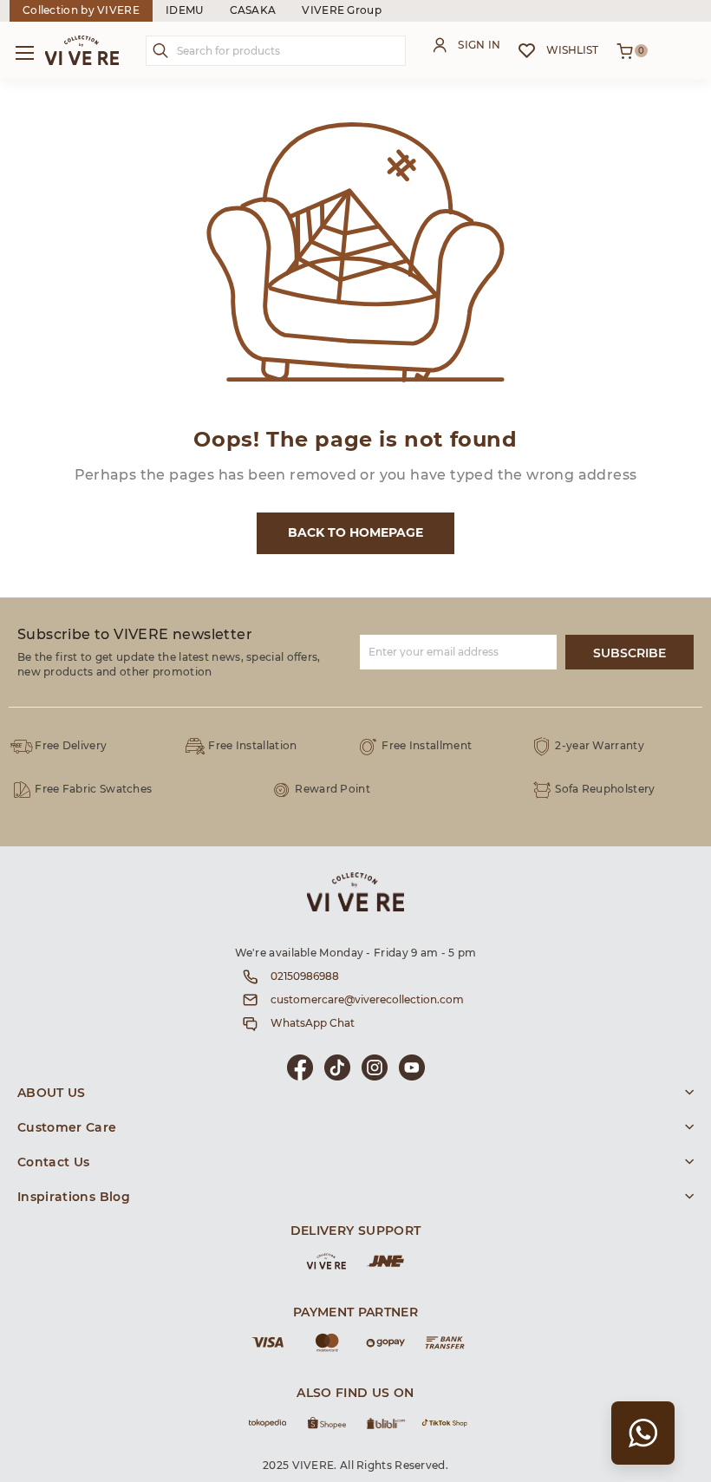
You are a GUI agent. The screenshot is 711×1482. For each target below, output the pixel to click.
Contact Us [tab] (53, 1163)
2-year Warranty (599, 746)
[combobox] (276, 51)
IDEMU (185, 10)
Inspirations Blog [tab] (73, 1197)
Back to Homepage (355, 533)
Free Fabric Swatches (93, 789)
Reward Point (332, 789)
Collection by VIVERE (81, 10)
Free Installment (427, 746)
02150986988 (305, 976)
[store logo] (82, 50)
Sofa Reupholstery (605, 789)
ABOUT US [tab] (51, 1093)
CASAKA (253, 10)
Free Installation (252, 746)
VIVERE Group (342, 10)
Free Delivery (71, 746)
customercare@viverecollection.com (367, 1000)
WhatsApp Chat (313, 1023)
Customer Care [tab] (67, 1128)
